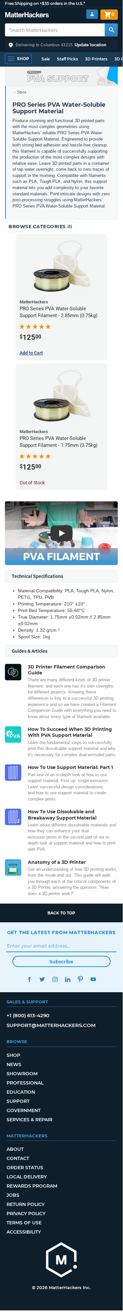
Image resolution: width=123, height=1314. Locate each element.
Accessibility (24, 1232)
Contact (18, 1158)
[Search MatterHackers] (111, 29)
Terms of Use (24, 1223)
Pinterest (80, 979)
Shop (13, 1055)
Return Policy (25, 1204)
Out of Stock (32, 482)
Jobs (13, 1195)
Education (21, 1092)
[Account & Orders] (92, 14)
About (15, 1149)
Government (24, 1110)
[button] (61, 45)
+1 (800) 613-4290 (28, 1015)
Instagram (55, 979)
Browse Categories (38, 227)
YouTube (93, 979)
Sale (46, 58)
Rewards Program (32, 1186)
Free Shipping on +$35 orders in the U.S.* (45, 3)
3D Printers (96, 58)
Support (18, 1101)
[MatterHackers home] (27, 15)
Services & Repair (29, 1120)
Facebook (29, 979)
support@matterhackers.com (51, 1025)
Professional (25, 1083)
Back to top (61, 912)
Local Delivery (27, 1177)
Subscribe (61, 962)
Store (21, 92)
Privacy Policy (26, 1213)
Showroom (22, 1074)
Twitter (42, 979)
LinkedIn (68, 979)
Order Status (25, 1168)
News (14, 1064)
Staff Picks (67, 58)
